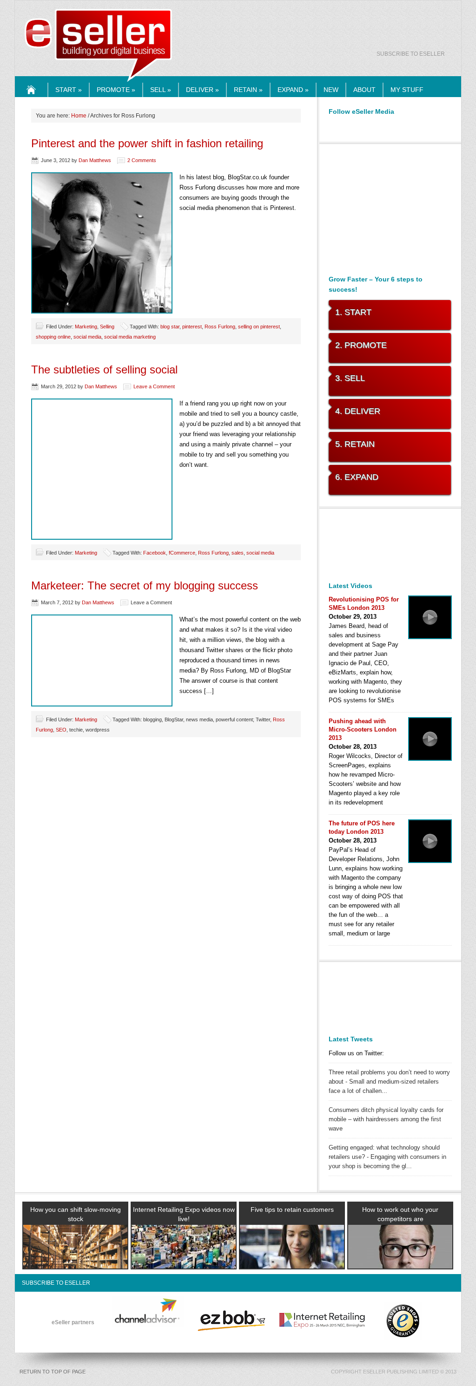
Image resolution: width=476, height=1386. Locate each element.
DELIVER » (202, 89)
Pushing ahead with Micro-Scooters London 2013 (363, 729)
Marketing (86, 326)
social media (87, 337)
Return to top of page (53, 1371)
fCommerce (182, 553)
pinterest (192, 326)
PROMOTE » (116, 89)
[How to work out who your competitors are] (400, 1258)
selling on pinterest (259, 326)
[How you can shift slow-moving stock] (75, 1258)
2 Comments (141, 160)
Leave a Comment (154, 386)
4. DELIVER (357, 411)
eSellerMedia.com (98, 82)
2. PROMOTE (361, 345)
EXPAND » (293, 89)
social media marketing (130, 337)
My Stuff (406, 89)
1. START (353, 312)
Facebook (154, 553)
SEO (61, 729)
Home (31, 96)
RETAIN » (248, 89)
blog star (169, 326)
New (331, 89)
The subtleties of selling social (104, 369)
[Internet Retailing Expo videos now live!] (184, 1258)
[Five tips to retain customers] (292, 1258)
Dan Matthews (95, 160)
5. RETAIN (355, 444)
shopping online (53, 337)
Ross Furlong (220, 326)
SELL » (160, 89)
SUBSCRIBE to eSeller (411, 54)
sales (237, 553)
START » (68, 89)
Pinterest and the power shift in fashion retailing (147, 143)
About (364, 89)
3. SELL (350, 378)
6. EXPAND (356, 477)
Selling (107, 326)
